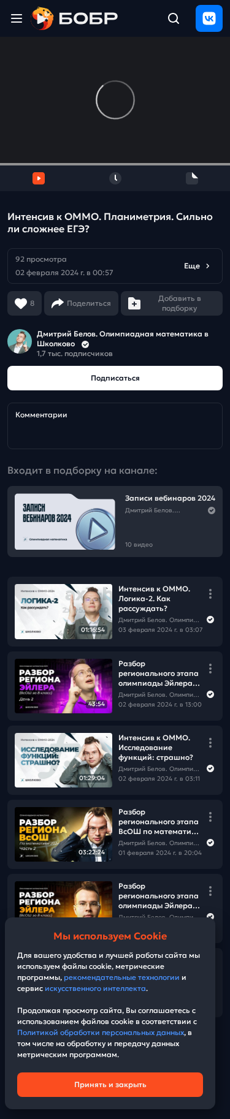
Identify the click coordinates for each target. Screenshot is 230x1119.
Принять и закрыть (110, 1084)
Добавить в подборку (179, 303)
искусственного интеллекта (95, 988)
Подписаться (115, 377)
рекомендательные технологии (122, 977)
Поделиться (89, 303)
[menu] (16, 18)
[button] (115, 266)
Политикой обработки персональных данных (100, 1032)
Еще (192, 265)
